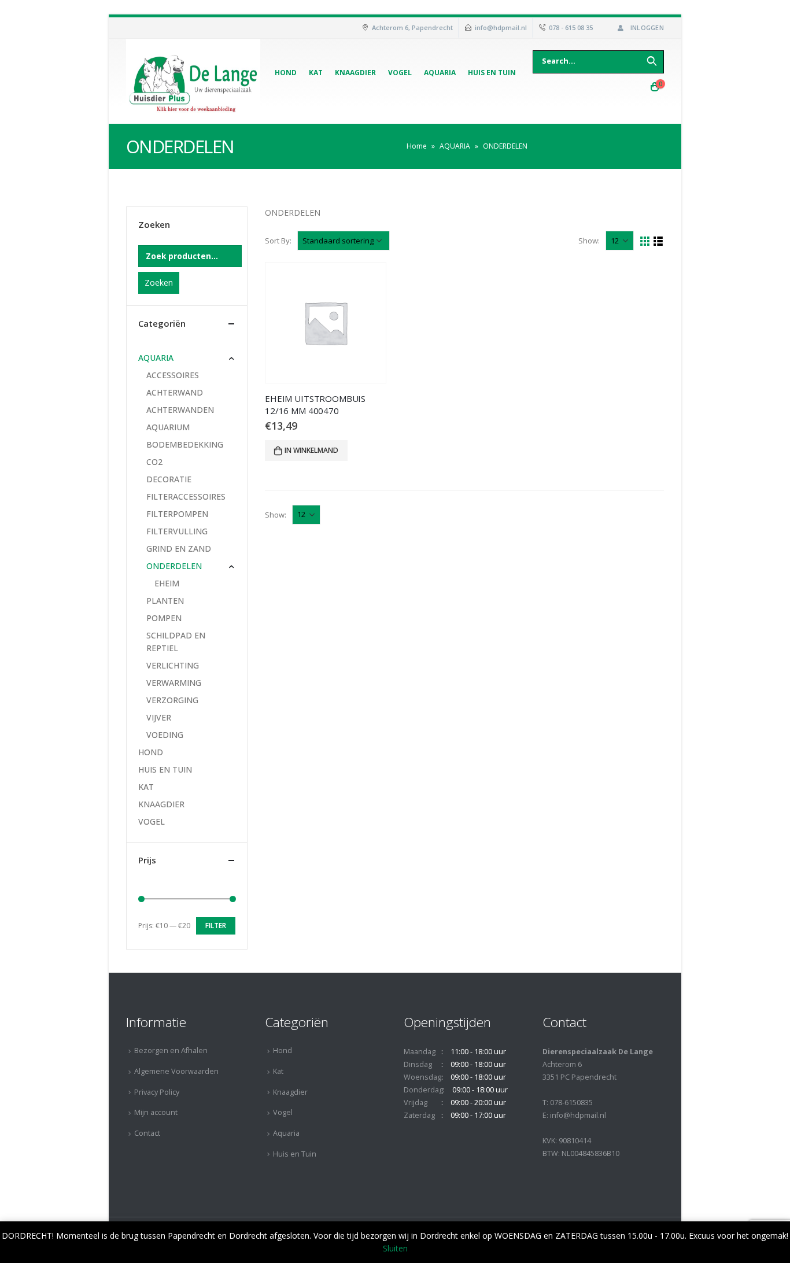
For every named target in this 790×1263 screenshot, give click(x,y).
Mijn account (156, 1112)
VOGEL (151, 821)
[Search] (651, 61)
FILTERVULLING (177, 531)
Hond (286, 72)
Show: (589, 240)
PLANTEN (165, 600)
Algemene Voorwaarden (176, 1071)
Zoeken (159, 282)
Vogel (400, 72)
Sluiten (395, 1248)
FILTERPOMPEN (177, 513)
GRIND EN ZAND (178, 548)
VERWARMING (173, 682)
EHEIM (166, 583)
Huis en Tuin (492, 72)
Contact (147, 1133)
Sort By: (278, 240)
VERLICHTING (172, 665)
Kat (316, 72)
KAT (146, 786)
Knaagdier (355, 72)
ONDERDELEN (174, 565)
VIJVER (158, 717)
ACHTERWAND (174, 392)
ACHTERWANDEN (180, 409)
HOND (150, 752)
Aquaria (440, 72)
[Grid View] (645, 241)
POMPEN (164, 617)
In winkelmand (311, 450)
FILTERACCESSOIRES (186, 496)
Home (417, 146)
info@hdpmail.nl (501, 27)
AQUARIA (455, 146)
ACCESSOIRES (172, 375)
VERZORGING (172, 700)
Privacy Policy (156, 1092)
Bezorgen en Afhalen (171, 1050)
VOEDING (164, 734)
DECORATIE (168, 479)
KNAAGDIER (161, 804)
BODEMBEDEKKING (184, 444)
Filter (215, 925)
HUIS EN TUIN (165, 769)
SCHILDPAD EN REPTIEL (175, 641)
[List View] (658, 241)
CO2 (154, 461)
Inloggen (647, 27)
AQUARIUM (168, 427)
